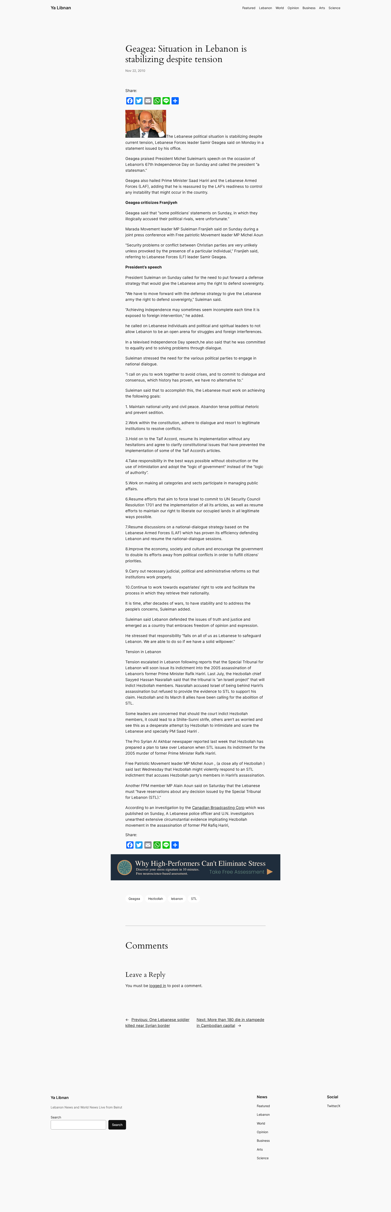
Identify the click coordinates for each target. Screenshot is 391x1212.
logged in (157, 985)
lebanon (177, 899)
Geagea (134, 899)
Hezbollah (155, 899)
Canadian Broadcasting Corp (218, 807)
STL (194, 899)
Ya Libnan (61, 7)
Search (56, 1117)
